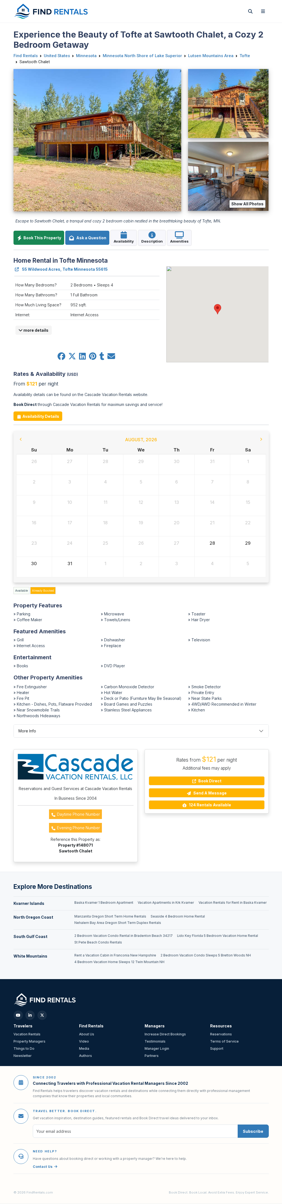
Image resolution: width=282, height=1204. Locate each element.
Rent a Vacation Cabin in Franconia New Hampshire (115, 955)
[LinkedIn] (30, 1015)
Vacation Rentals (26, 1034)
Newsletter (22, 1056)
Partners (152, 1056)
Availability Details (40, 416)
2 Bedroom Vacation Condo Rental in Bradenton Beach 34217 (123, 936)
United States (57, 55)
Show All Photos (247, 203)
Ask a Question (90, 237)
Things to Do (23, 1048)
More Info (27, 731)
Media (84, 1048)
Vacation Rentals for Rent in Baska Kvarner (233, 903)
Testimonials (155, 1041)
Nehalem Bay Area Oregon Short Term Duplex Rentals (117, 923)
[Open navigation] (263, 11)
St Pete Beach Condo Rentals (98, 942)
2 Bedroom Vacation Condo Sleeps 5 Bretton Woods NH (206, 955)
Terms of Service (224, 1041)
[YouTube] (18, 1015)
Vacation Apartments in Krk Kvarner (166, 903)
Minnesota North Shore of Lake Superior (142, 55)
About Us (86, 1034)
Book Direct (209, 780)
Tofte (245, 55)
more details (35, 330)
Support (216, 1048)
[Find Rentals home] (51, 11)
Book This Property (42, 237)
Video (84, 1041)
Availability (124, 241)
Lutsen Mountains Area (211, 55)
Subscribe (253, 1131)
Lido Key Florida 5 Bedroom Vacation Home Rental (217, 936)
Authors (85, 1056)
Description (152, 241)
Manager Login (157, 1048)
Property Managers (29, 1041)
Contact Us (43, 1167)
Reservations (221, 1034)
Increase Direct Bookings (165, 1034)
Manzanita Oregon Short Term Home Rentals (110, 916)
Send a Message (209, 793)
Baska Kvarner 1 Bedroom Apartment (103, 903)
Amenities (179, 241)
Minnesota (86, 55)
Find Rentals (25, 55)
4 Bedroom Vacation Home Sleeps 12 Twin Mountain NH (119, 962)
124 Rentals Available (209, 804)
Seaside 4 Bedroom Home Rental (178, 916)
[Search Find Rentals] (250, 11)
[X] (42, 1015)
